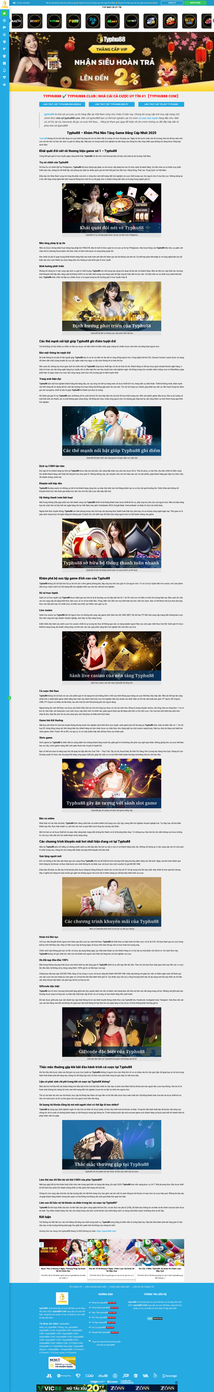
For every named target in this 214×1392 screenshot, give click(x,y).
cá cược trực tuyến (148, 118)
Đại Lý (4, 85)
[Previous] (45, 1253)
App (4, 70)
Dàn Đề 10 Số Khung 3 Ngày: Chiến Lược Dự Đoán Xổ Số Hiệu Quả (111, 1270)
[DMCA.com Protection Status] (154, 1318)
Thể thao (4, 35)
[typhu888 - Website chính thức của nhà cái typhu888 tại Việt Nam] (4, 4)
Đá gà (4, 49)
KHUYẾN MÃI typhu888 (4, 63)
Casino (4, 20)
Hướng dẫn (4, 77)
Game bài (4, 42)
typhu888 (4, 13)
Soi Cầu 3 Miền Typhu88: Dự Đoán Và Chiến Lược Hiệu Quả (160, 1270)
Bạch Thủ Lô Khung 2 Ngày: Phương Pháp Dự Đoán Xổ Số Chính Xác (63, 1270)
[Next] (178, 1253)
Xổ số (4, 56)
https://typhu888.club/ (106, 1231)
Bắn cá (4, 27)
